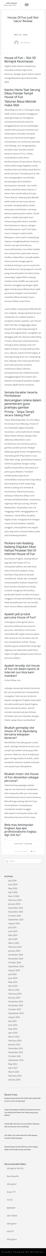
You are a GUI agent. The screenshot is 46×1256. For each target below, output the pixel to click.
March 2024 (13, 990)
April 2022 (13, 1068)
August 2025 (14, 923)
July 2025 (12, 927)
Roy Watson (25, 42)
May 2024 (12, 982)
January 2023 (14, 1044)
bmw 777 (11, 1191)
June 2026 (12, 884)
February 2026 (15, 900)
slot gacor (12, 1184)
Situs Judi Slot (21, 851)
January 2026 (14, 904)
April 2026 (13, 892)
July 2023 (12, 1021)
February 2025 (15, 947)
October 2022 (14, 1056)
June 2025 (12, 931)
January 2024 (14, 997)
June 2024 (12, 978)
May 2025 (12, 935)
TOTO (10, 1199)
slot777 (10, 1231)
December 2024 (15, 954)
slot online (12, 1215)
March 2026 (13, 896)
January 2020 (14, 1079)
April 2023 (13, 1032)
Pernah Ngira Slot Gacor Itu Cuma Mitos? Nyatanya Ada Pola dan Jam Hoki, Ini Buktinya (21, 1125)
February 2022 (15, 1075)
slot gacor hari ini (15, 1168)
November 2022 (15, 1052)
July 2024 (12, 974)
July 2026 (12, 880)
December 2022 (15, 1048)
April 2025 (13, 939)
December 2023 (15, 1001)
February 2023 (15, 1040)
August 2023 (14, 1017)
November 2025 (15, 911)
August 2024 (14, 970)
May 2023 (12, 1029)
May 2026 (12, 888)
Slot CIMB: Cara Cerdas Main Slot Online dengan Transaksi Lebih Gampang (20, 1136)
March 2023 (13, 1036)
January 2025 (14, 950)
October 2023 (14, 1009)
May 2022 (12, 1064)
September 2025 (16, 919)
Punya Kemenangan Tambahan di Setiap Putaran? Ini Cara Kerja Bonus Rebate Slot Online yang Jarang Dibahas (22, 1112)
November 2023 (15, 1005)
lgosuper (11, 1207)
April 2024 (13, 986)
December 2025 (15, 908)
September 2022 (16, 1060)
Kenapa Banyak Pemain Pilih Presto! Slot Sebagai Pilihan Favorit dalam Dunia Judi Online (21, 1148)
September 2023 (16, 1013)
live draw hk (13, 1176)
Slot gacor (12, 1239)
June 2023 (12, 1025)
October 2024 (14, 962)
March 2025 (13, 943)
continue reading (23, 844)
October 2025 (14, 915)
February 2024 (15, 993)
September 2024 (16, 966)
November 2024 (15, 958)
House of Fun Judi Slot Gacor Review (23, 19)
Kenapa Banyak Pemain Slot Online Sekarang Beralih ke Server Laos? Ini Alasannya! (22, 1099)
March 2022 (13, 1071)
